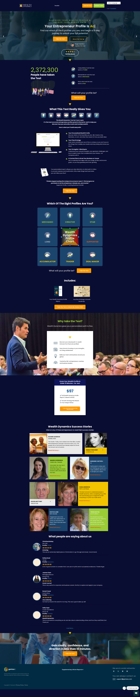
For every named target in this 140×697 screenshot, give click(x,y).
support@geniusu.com (124, 679)
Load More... (70, 628)
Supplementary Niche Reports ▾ (71, 669)
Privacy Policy (20, 685)
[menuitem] (71, 669)
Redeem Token (99, 5)
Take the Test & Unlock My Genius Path (70, 307)
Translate (113, 9)
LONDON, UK (92, 451)
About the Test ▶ (78, 39)
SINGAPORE (36, 502)
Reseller (57, 5)
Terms (26, 685)
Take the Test (87, 5)
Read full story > (53, 450)
